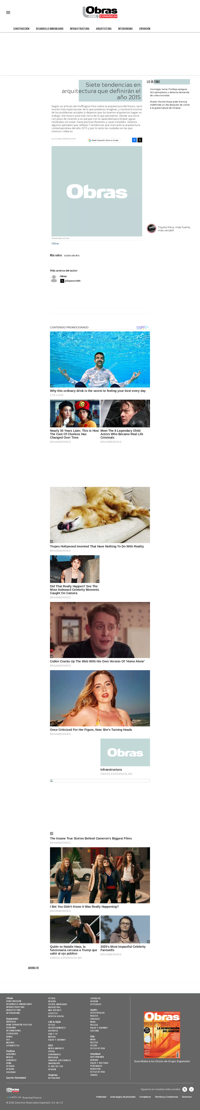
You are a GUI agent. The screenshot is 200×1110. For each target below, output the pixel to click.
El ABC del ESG (55, 1066)
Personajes (96, 1066)
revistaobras (184, 1089)
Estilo (51, 1024)
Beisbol (52, 1001)
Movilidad (53, 1057)
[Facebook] (134, 140)
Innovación (54, 1063)
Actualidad (54, 1078)
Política (10, 1051)
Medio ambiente (56, 1048)
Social (51, 1051)
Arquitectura (104, 29)
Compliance (145, 1097)
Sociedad (11, 1072)
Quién (93, 1009)
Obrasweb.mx (191, 1089)
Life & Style (54, 1021)
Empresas (11, 1021)
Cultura (94, 1030)
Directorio (187, 1097)
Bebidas (94, 1060)
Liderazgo (95, 998)
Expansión (144, 29)
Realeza (94, 1015)
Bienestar (95, 1068)
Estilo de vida (97, 1048)
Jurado (94, 1075)
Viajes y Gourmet (57, 1039)
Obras (63, 276)
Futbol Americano (57, 1004)
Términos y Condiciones (166, 1097)
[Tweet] (140, 140)
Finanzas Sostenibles (59, 1060)
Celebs (93, 1045)
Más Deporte (54, 1010)
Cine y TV (53, 1033)
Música (51, 1036)
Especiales (95, 1004)
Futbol (51, 998)
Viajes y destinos (99, 1063)
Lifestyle (53, 1013)
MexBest (95, 1054)
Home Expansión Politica (19, 1024)
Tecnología (12, 1033)
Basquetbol (54, 1007)
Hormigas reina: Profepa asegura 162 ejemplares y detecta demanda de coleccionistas (169, 92)
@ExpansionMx (72, 281)
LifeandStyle (13, 1045)
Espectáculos (97, 1012)
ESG (8, 1039)
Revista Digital (56, 1016)
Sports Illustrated (16, 1077)
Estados (10, 1066)
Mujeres (10, 1042)
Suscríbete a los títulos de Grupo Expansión (162, 1061)
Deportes (53, 1030)
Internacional (13, 1030)
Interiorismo (125, 29)
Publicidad (101, 1097)
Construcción (21, 29)
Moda (93, 1021)
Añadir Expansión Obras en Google (105, 140)
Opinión (10, 1069)
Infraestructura (79, 29)
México (9, 1057)
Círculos (95, 1018)
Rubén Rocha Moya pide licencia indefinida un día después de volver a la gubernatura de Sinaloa (170, 104)
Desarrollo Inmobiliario (49, 29)
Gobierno (11, 1054)
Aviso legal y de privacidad (122, 1097)
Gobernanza (54, 1054)
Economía (11, 1027)
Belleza (94, 1024)
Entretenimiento (57, 1027)
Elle (92, 1036)
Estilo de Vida (97, 1071)
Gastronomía (97, 1056)
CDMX (9, 1063)
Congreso (11, 1060)
